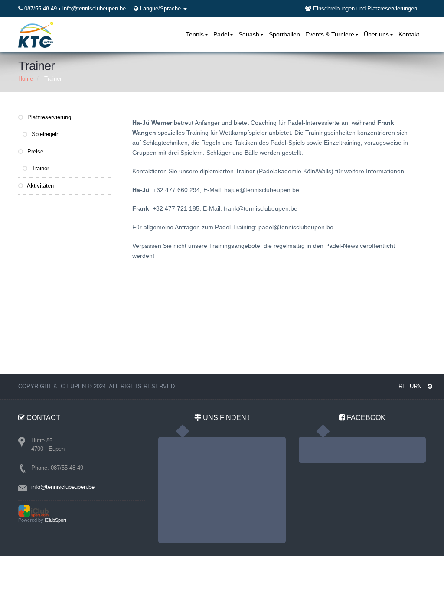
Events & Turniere (329, 34)
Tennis (195, 34)
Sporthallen (284, 34)
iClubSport (55, 520)
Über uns (376, 34)
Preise (34, 151)
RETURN (410, 386)
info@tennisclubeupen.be (94, 8)
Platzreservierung (48, 117)
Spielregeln (44, 134)
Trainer (39, 168)
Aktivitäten (40, 185)
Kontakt (408, 34)
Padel (221, 34)
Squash (248, 34)
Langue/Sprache (161, 8)
